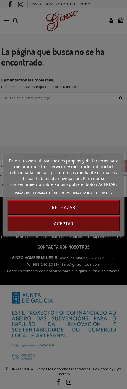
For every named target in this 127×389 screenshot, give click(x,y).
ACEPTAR (64, 223)
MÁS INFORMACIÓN (36, 193)
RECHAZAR (63, 207)
